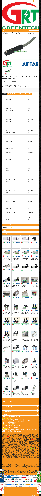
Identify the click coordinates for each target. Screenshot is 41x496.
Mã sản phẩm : (6, 83)
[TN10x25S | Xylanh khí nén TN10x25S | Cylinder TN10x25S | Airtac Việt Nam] (16, 240)
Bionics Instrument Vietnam (17, 439)
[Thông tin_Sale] (39, 488)
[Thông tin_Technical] (2, 488)
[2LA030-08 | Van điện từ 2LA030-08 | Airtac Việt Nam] (34, 240)
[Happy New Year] (39, 477)
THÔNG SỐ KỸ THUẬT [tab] (11, 93)
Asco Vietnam (4, 438)
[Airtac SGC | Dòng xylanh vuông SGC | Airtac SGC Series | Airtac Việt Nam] (6, 267)
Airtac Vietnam (28, 460)
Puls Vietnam (24, 439)
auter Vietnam (16, 438)
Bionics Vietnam (10, 439)
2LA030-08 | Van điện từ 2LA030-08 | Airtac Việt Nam (34, 245)
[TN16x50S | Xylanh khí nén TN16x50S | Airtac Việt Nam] (25, 240)
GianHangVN (37, 495)
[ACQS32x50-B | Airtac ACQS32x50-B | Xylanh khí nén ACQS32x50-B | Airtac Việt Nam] (6, 294)
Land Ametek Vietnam (22, 438)
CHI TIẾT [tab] (4, 93)
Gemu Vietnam (27, 450)
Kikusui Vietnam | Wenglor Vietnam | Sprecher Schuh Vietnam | (11, 434)
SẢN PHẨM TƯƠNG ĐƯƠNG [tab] (21, 93)
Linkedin (14, 81)
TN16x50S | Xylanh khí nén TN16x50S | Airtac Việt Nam (25, 245)
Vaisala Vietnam (28, 438)
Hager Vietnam (28, 439)
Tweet (9, 81)
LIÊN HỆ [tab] (29, 93)
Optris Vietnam (34, 438)
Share (4, 81)
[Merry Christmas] (2, 477)
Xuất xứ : (6, 85)
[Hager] (2, 470)
